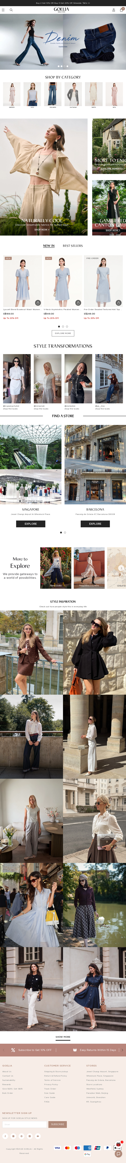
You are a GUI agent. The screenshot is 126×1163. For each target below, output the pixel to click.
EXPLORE (31, 524)
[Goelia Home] (63, 10)
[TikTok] (30, 1136)
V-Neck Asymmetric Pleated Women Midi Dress (67, 309)
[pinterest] (21, 1136)
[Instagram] (13, 1136)
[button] (121, 568)
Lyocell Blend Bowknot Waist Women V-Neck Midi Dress (30, 309)
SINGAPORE (30, 509)
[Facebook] (5, 1136)
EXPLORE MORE (63, 333)
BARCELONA (95, 509)
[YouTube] (38, 1136)
